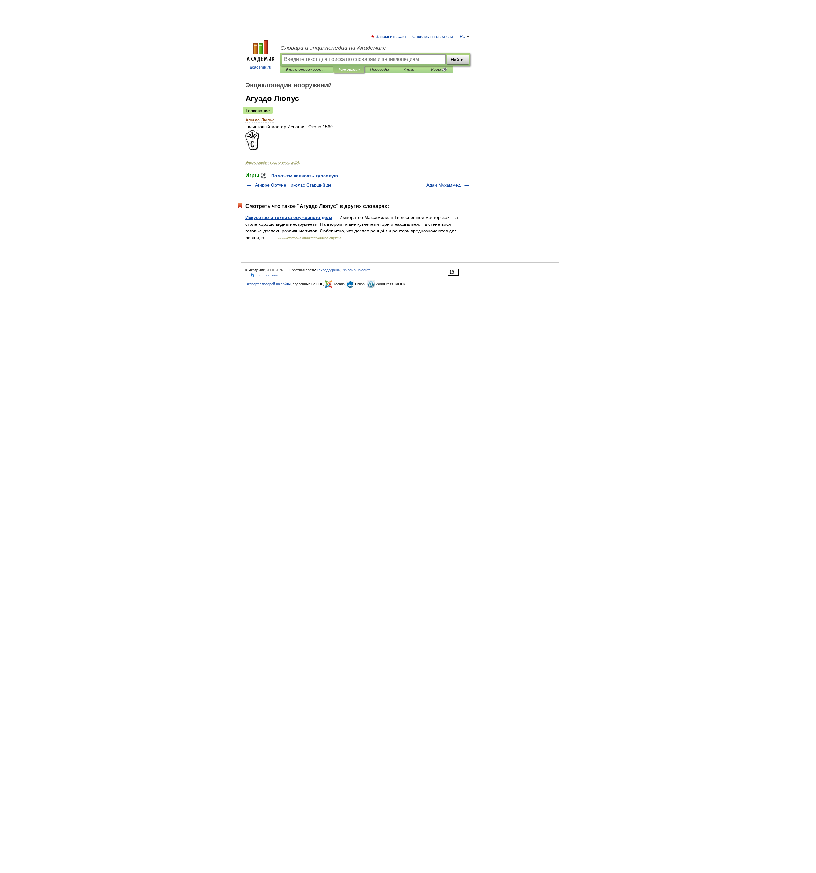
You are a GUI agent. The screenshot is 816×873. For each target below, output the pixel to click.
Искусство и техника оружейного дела (288, 217)
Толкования (349, 69)
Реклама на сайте (356, 270)
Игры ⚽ (439, 69)
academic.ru (260, 67)
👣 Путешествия (264, 275)
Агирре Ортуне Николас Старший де (293, 184)
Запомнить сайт (391, 36)
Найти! (458, 59)
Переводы (379, 69)
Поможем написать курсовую (304, 175)
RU (462, 36)
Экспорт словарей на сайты (268, 284)
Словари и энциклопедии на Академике (333, 48)
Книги (409, 69)
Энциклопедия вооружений (306, 69)
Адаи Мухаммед (443, 184)
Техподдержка (328, 270)
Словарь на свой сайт (433, 36)
